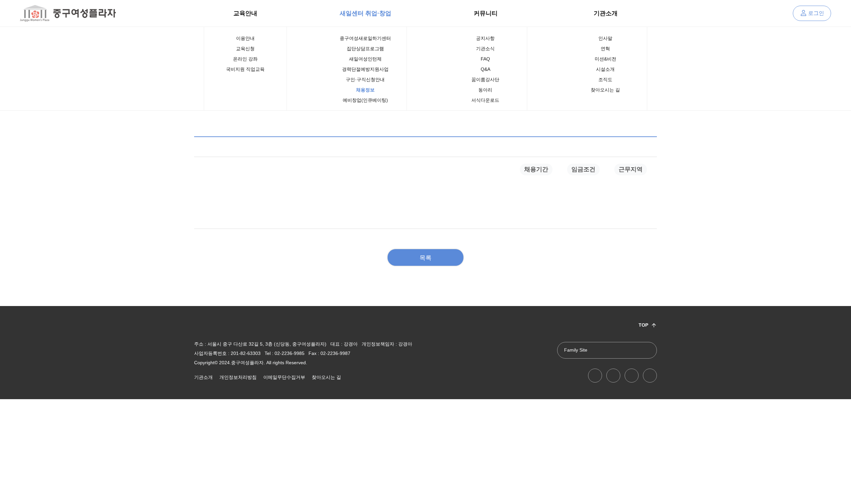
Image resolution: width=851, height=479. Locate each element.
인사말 (605, 38)
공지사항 (485, 38)
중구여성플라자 (68, 13)
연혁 (605, 48)
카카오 (650, 375)
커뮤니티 (486, 13)
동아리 (485, 89)
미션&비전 (605, 59)
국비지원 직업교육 (245, 69)
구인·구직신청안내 (365, 79)
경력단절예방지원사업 (365, 69)
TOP (643, 325)
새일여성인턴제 (365, 59)
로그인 (816, 13)
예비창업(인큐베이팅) (365, 100)
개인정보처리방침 (238, 377)
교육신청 (245, 48)
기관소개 (606, 13)
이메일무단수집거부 (284, 377)
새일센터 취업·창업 (365, 13)
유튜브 (595, 375)
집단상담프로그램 (365, 48)
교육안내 (245, 13)
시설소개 (605, 69)
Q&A (485, 69)
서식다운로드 (485, 100)
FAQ (485, 59)
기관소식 (485, 48)
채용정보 (365, 89)
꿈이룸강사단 (485, 79)
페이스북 (613, 375)
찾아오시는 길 (605, 89)
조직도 (605, 79)
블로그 (631, 375)
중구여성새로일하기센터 (365, 38)
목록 (425, 257)
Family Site (575, 350)
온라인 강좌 (245, 59)
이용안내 (245, 38)
